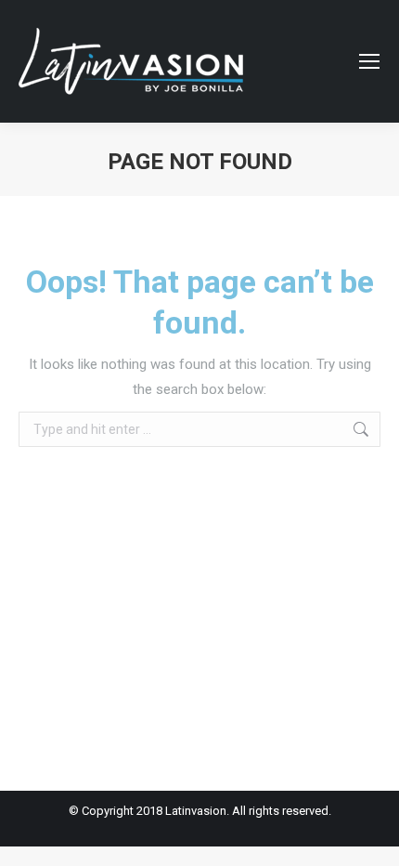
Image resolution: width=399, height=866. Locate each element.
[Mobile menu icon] (369, 61)
